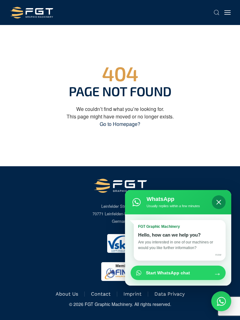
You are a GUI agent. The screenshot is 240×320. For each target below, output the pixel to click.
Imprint (132, 294)
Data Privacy (169, 294)
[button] (216, 12)
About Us (67, 294)
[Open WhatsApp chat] (221, 301)
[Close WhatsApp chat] (219, 202)
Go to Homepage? (120, 124)
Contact (101, 294)
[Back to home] (31, 12)
